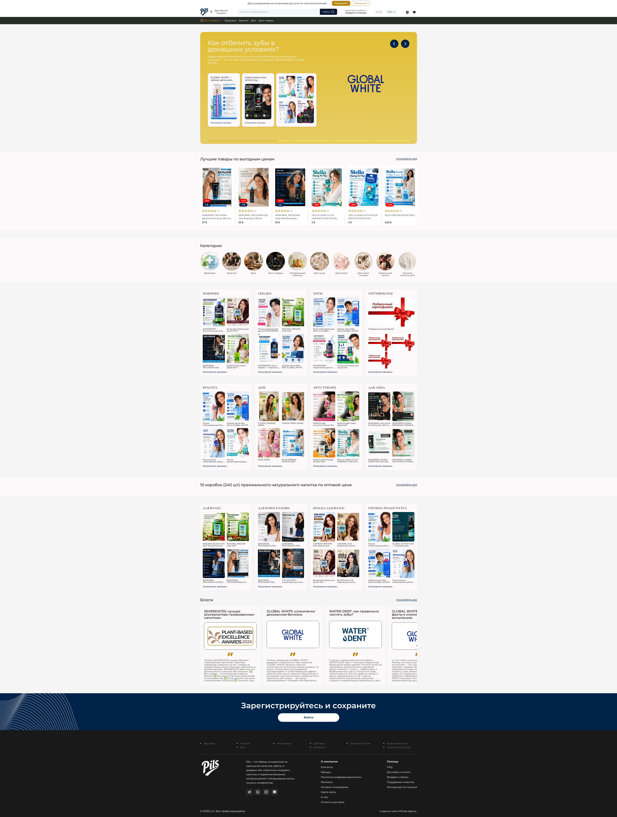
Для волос (320, 747)
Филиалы (327, 782)
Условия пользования (334, 787)
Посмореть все (406, 159)
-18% (207, 200)
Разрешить (341, 3)
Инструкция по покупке (402, 787)
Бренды (326, 772)
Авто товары (266, 20)
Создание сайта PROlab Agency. (398, 811)
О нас (324, 797)
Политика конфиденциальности (341, 777)
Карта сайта (328, 792)
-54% (389, 204)
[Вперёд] (417, 645)
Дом (253, 20)
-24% (243, 200)
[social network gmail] (274, 792)
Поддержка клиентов (400, 782)
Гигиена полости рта (399, 747)
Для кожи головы (360, 743)
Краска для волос (397, 743)
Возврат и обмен (397, 777)
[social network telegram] (249, 792)
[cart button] (407, 12)
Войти (308, 717)
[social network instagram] (266, 792)
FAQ (389, 767)
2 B (206, 204)
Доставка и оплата (398, 772)
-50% (316, 204)
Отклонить (360, 3)
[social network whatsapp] (258, 792)
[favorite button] (229, 170)
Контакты (327, 767)
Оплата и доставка (332, 802)
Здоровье (230, 20)
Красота (243, 20)
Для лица (319, 743)
